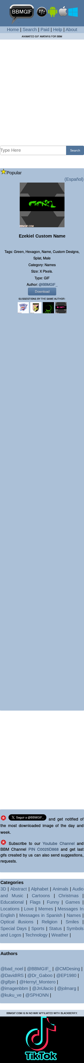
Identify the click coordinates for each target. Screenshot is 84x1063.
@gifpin (7, 981)
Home (13, 29)
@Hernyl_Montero (37, 981)
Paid (45, 29)
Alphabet (39, 888)
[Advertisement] (42, 92)
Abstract (18, 888)
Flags (35, 902)
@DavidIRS (12, 975)
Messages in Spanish (40, 915)
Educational (12, 902)
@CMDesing (67, 968)
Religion (49, 921)
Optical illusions (16, 921)
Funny (53, 902)
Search (30, 29)
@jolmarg (66, 988)
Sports (37, 928)
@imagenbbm (14, 988)
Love (29, 908)
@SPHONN (37, 995)
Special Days (13, 928)
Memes (45, 908)
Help (57, 29)
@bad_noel (11, 968)
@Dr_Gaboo (39, 975)
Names (74, 915)
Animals (60, 888)
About (71, 29)
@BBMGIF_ (48, 284)
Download (42, 291)
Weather (59, 934)
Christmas (68, 895)
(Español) (74, 179)
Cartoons (41, 895)
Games (72, 902)
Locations (9, 908)
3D (3, 888)
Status (55, 928)
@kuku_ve (11, 995)
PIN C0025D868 (43, 849)
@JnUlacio (42, 988)
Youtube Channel (59, 843)
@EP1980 (66, 975)
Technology (36, 934)
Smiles (72, 921)
